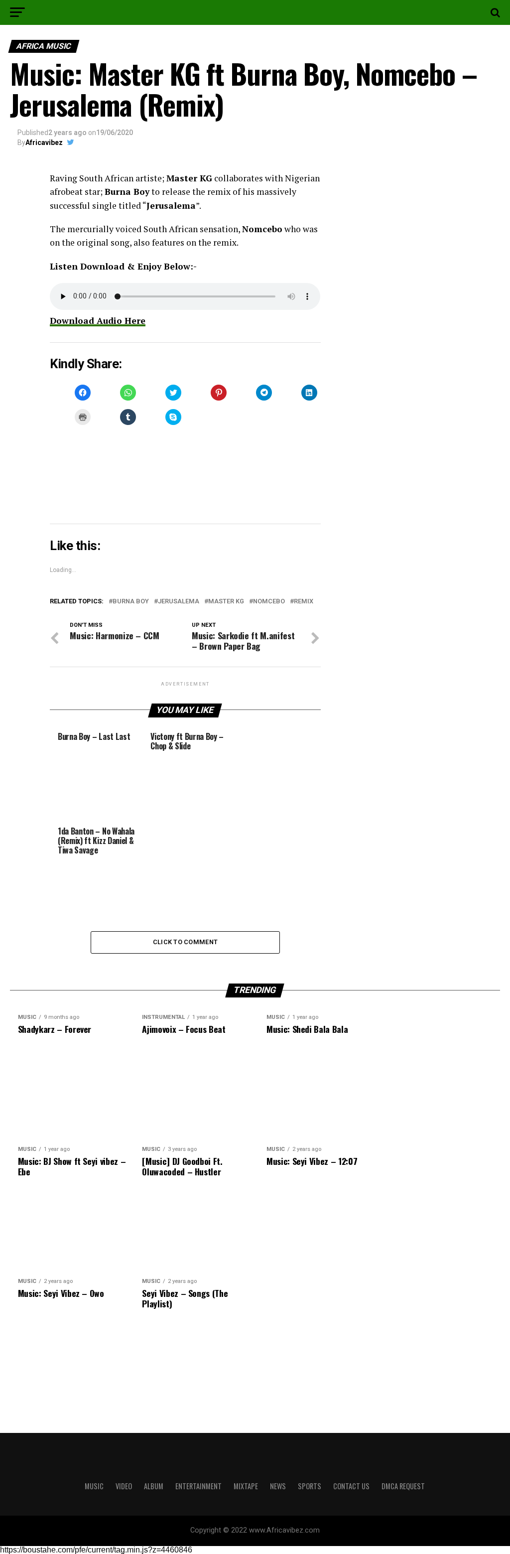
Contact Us (351, 1486)
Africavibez (44, 142)
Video (124, 1486)
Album (153, 1486)
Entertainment (198, 1486)
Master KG (226, 601)
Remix (303, 601)
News (278, 1486)
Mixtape (246, 1486)
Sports (309, 1486)
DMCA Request (403, 1486)
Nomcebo (269, 601)
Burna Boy (131, 601)
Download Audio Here (97, 320)
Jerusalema (178, 601)
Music (94, 1486)
